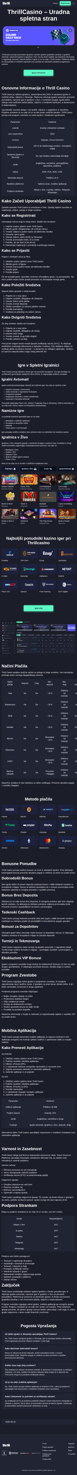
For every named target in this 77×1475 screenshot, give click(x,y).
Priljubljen (9, 469)
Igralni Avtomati (65, 469)
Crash (46, 469)
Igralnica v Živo (27, 469)
